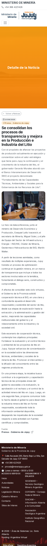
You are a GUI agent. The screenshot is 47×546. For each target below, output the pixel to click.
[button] (22, 218)
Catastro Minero (10, 496)
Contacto (6, 501)
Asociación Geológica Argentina (35, 512)
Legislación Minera (11, 492)
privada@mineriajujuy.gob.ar (17, 466)
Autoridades (7, 482)
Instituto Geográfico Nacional (35, 519)
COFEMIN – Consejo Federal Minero (35, 493)
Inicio (4, 478)
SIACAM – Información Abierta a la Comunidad (35, 502)
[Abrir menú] (5, 22)
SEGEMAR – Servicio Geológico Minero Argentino (34, 484)
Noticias (5, 487)
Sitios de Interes (9, 505)
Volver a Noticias (12, 113)
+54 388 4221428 (13, 463)
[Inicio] (19, 15)
